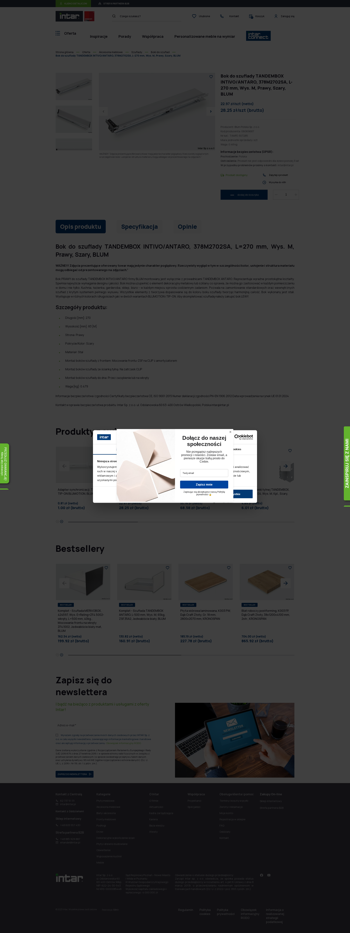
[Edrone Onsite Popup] (175, 466)
